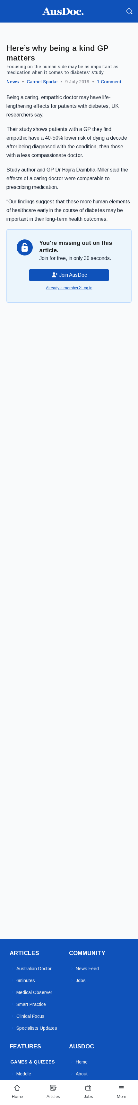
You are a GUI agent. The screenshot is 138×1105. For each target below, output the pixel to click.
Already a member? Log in (69, 288)
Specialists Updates (36, 1028)
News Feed (87, 968)
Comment (109, 81)
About (82, 1073)
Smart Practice (31, 1004)
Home (82, 1061)
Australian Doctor (34, 968)
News (12, 81)
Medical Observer (34, 992)
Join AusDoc (72, 275)
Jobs (81, 980)
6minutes (25, 980)
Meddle (23, 1073)
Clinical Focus (30, 1016)
